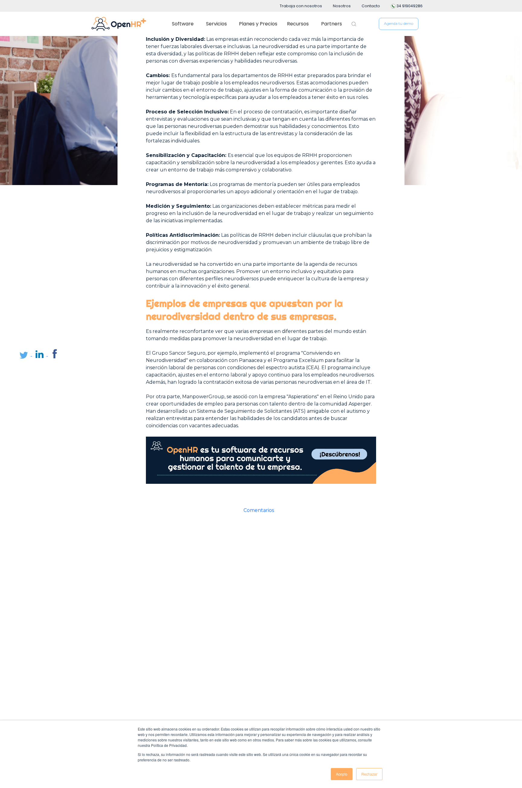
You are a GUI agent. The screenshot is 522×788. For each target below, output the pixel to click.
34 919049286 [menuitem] (409, 5)
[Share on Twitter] (24, 354)
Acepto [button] (341, 774)
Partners (331, 23)
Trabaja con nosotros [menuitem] (301, 5)
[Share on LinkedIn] (40, 354)
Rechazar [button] (369, 774)
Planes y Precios (258, 23)
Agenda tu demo (398, 23)
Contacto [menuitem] (371, 5)
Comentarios (258, 510)
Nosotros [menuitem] (342, 5)
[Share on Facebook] (55, 354)
